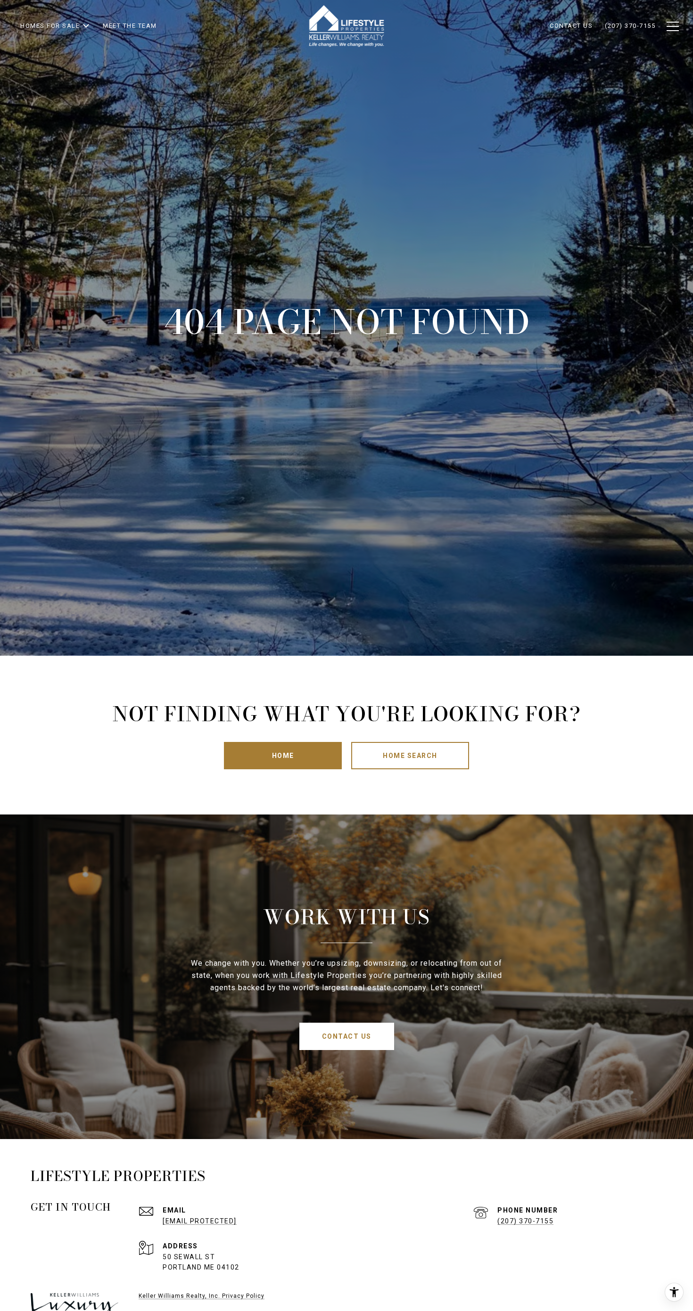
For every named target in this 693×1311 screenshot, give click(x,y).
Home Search (410, 755)
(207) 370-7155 (525, 1221)
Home (283, 755)
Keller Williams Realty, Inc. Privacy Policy (201, 1296)
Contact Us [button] (346, 1036)
